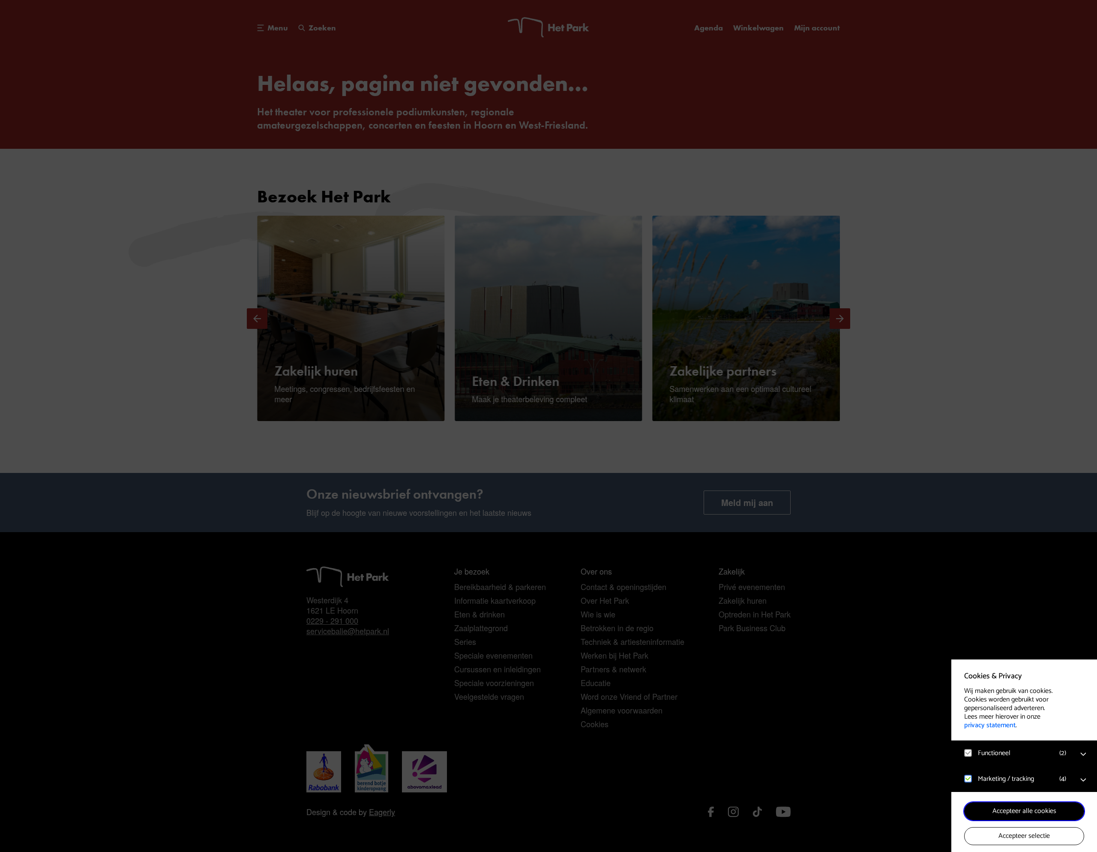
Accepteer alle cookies (1024, 811)
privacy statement (990, 725)
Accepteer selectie (1024, 836)
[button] (1015, 753)
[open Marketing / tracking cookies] (1083, 780)
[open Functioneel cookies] (1083, 754)
